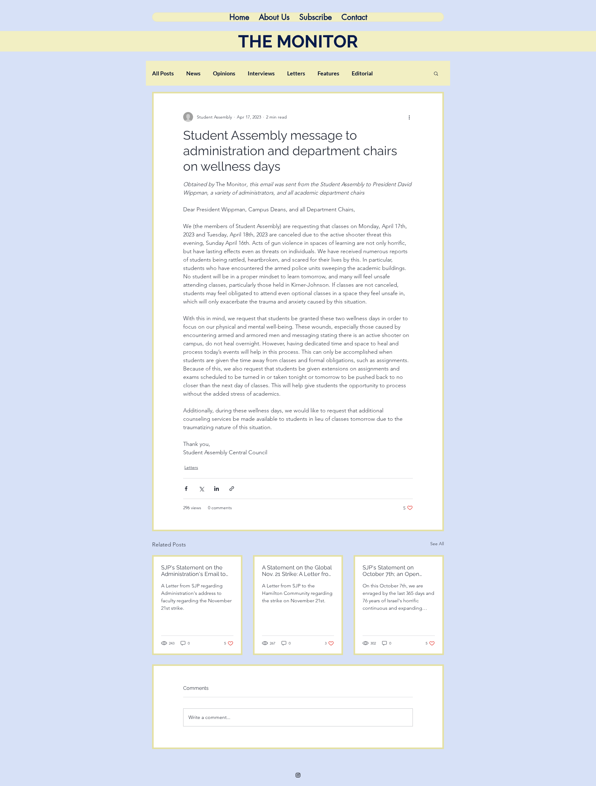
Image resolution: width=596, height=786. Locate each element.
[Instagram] (298, 775)
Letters (296, 73)
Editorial (362, 73)
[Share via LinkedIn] (216, 489)
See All (437, 543)
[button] (436, 73)
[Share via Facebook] (186, 489)
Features (328, 73)
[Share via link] (232, 489)
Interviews (261, 73)
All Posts (163, 73)
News (193, 73)
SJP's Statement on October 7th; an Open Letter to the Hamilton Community (392, 570)
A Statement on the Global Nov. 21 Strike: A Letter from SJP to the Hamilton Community (298, 570)
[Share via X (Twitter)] (201, 489)
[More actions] (409, 117)
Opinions (224, 73)
